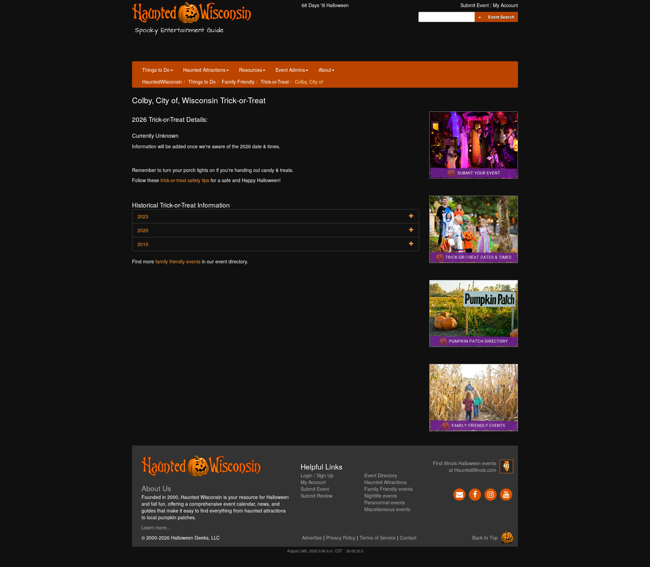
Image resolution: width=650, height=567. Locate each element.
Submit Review (316, 495)
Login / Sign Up (317, 475)
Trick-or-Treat (275, 81)
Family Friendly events (388, 488)
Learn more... (156, 527)
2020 (142, 230)
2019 (142, 244)
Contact (408, 537)
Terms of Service (378, 537)
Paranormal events (384, 502)
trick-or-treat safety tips (184, 180)
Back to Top (485, 537)
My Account (505, 5)
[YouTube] (506, 493)
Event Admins (290, 69)
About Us (156, 488)
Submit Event (474, 5)
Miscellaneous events (387, 509)
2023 (142, 216)
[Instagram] (490, 493)
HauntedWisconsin (162, 81)
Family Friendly (238, 81)
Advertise (312, 537)
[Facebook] (475, 493)
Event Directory (380, 475)
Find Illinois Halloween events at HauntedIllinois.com (464, 466)
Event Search (501, 17)
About (325, 69)
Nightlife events (380, 495)
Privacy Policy (340, 537)
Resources (250, 69)
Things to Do (156, 69)
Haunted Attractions (204, 69)
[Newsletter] (459, 493)
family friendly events (177, 261)
